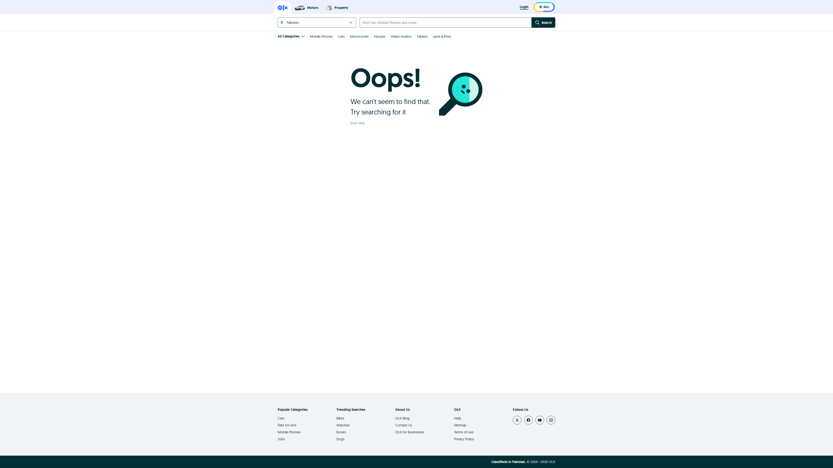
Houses (379, 36)
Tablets (422, 36)
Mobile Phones (321, 36)
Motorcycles (359, 36)
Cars (341, 36)
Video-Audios (401, 36)
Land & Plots (442, 36)
